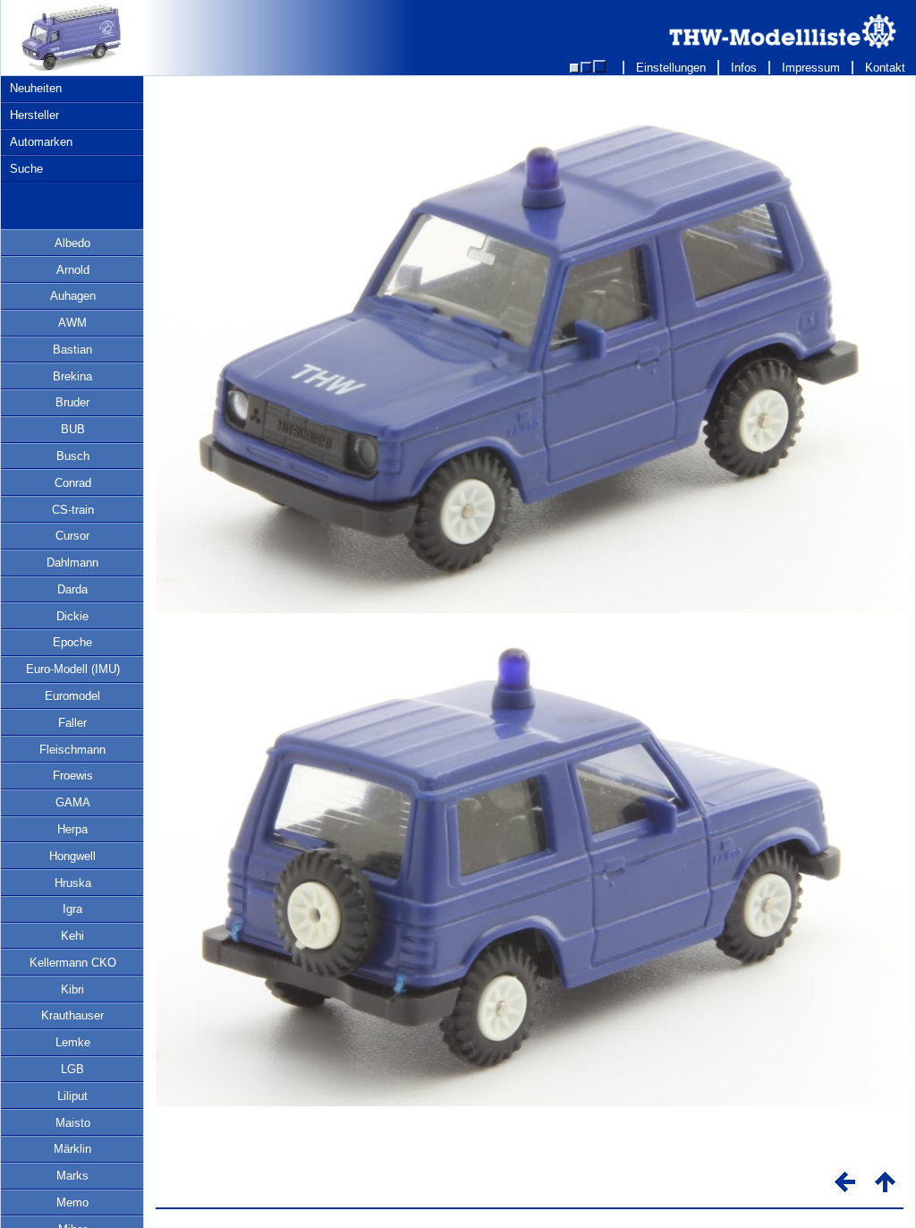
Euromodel (72, 696)
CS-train (73, 509)
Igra (72, 909)
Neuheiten (36, 88)
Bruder (72, 402)
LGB (72, 1069)
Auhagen (73, 296)
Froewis (73, 775)
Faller (72, 722)
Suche (26, 168)
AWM (72, 322)
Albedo (72, 243)
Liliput (72, 1096)
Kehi (72, 935)
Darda (72, 589)
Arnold (72, 270)
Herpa (72, 829)
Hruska (73, 883)
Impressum (811, 67)
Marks (72, 1175)
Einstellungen (670, 67)
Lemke (72, 1042)
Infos (744, 67)
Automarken (41, 142)
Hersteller (34, 115)
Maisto (72, 1123)
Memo (72, 1202)
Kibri (72, 989)
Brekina (72, 376)
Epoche (72, 642)
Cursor (72, 535)
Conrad (73, 483)
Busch (72, 456)
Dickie (72, 616)
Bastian (72, 349)
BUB (73, 429)
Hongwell (72, 856)
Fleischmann (72, 749)
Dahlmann (72, 562)
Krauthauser (72, 1015)
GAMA (72, 802)
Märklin (72, 1149)
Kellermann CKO (73, 962)
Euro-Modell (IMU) (73, 669)
